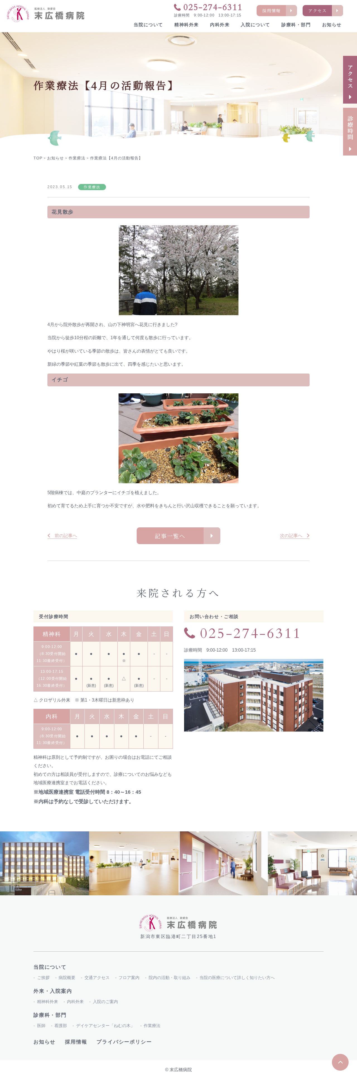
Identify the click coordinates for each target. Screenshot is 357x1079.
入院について (255, 24)
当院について (148, 24)
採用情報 (76, 1042)
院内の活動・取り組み (169, 977)
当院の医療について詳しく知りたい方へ (237, 977)
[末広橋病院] (46, 13)
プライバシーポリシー (124, 1042)
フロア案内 (129, 977)
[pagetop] (340, 1062)
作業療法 (152, 1025)
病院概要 (67, 977)
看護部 (60, 1025)
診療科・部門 (296, 24)
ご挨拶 (43, 977)
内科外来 (220, 24)
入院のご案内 (105, 1001)
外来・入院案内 (52, 991)
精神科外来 (186, 24)
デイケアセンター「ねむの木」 (105, 1025)
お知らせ (332, 24)
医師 (41, 1025)
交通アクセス (97, 977)
